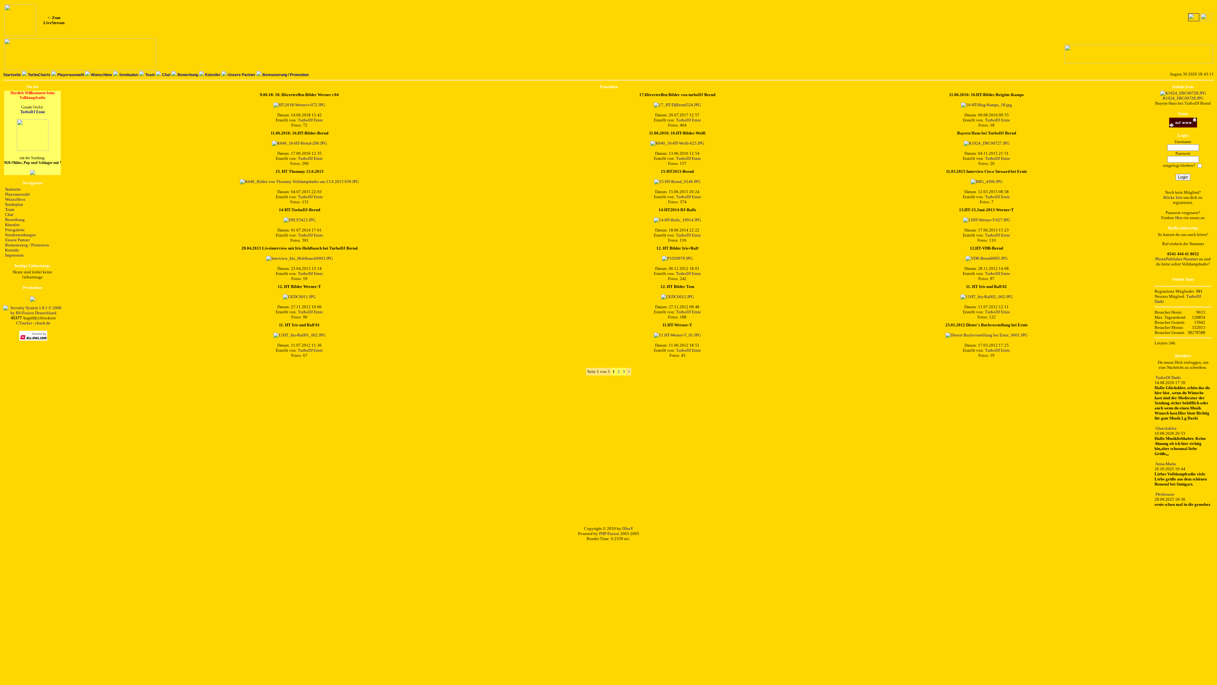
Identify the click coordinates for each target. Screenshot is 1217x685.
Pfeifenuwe (1165, 494)
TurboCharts (39, 75)
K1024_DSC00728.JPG (1183, 98)
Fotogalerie (15, 229)
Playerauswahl (70, 75)
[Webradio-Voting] (1183, 126)
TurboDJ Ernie (32, 112)
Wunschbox (101, 75)
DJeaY (627, 528)
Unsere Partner (241, 75)
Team (150, 75)
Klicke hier (1172, 197)
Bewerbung (187, 75)
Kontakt (12, 250)
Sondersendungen (20, 234)
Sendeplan (128, 75)
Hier (1178, 217)
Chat (166, 75)
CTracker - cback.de (33, 323)
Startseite (12, 75)
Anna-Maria (1165, 463)
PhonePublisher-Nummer (1176, 259)
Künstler (213, 75)
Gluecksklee (1166, 428)
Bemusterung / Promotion (285, 75)
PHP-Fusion (609, 533)
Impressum (14, 255)
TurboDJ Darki (1168, 377)
